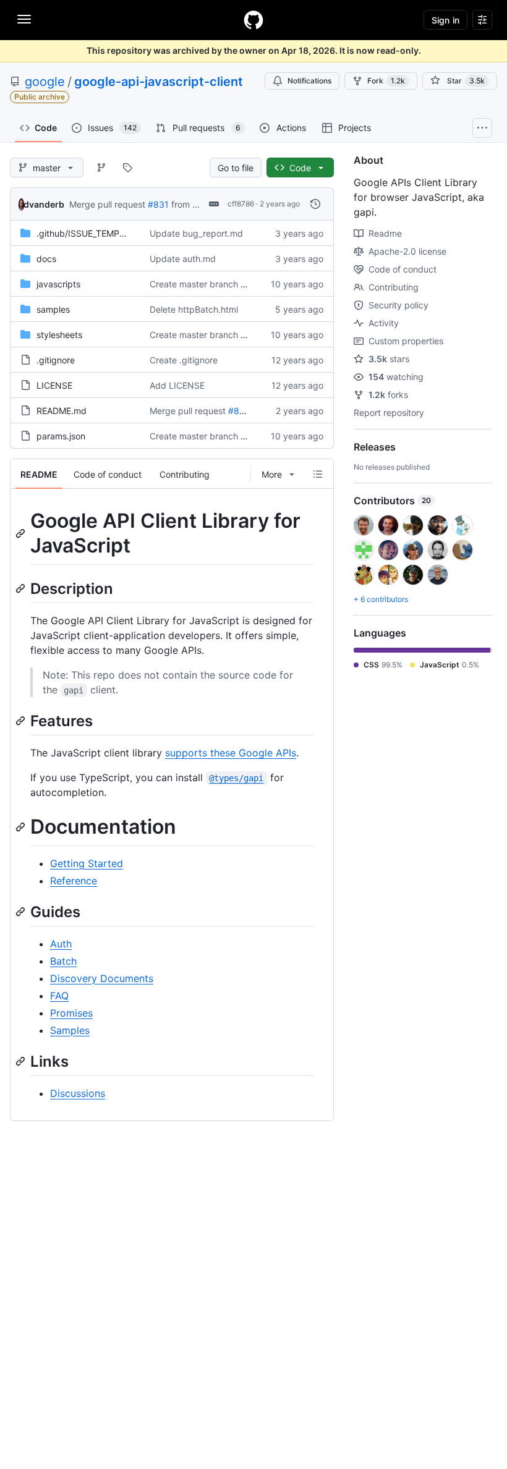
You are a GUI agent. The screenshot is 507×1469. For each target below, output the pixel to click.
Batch (63, 961)
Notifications (309, 80)
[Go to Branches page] (101, 167)
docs (46, 258)
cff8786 (241, 203)
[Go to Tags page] (127, 167)
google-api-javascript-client (158, 81)
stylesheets (59, 334)
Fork (386, 80)
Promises (71, 1013)
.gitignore (55, 360)
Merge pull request (107, 204)
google (45, 81)
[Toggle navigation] (24, 19)
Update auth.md (183, 258)
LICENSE (54, 385)
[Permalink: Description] (21, 588)
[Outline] (317, 474)
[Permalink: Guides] (21, 911)
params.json (60, 436)
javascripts (58, 284)
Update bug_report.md (196, 233)
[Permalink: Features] (21, 720)
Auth (61, 944)
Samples (70, 1030)
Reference (73, 880)
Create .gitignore (184, 360)
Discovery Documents (101, 978)
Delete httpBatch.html (194, 309)
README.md (61, 410)
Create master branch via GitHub (216, 284)
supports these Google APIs (230, 753)
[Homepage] (253, 20)
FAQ (59, 995)
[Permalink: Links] (21, 1061)
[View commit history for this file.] (315, 204)
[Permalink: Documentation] (21, 827)
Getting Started (86, 863)
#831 (158, 204)
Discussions (77, 1093)
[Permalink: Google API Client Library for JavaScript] (21, 533)
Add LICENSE (177, 385)
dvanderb (43, 204)
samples (53, 309)
